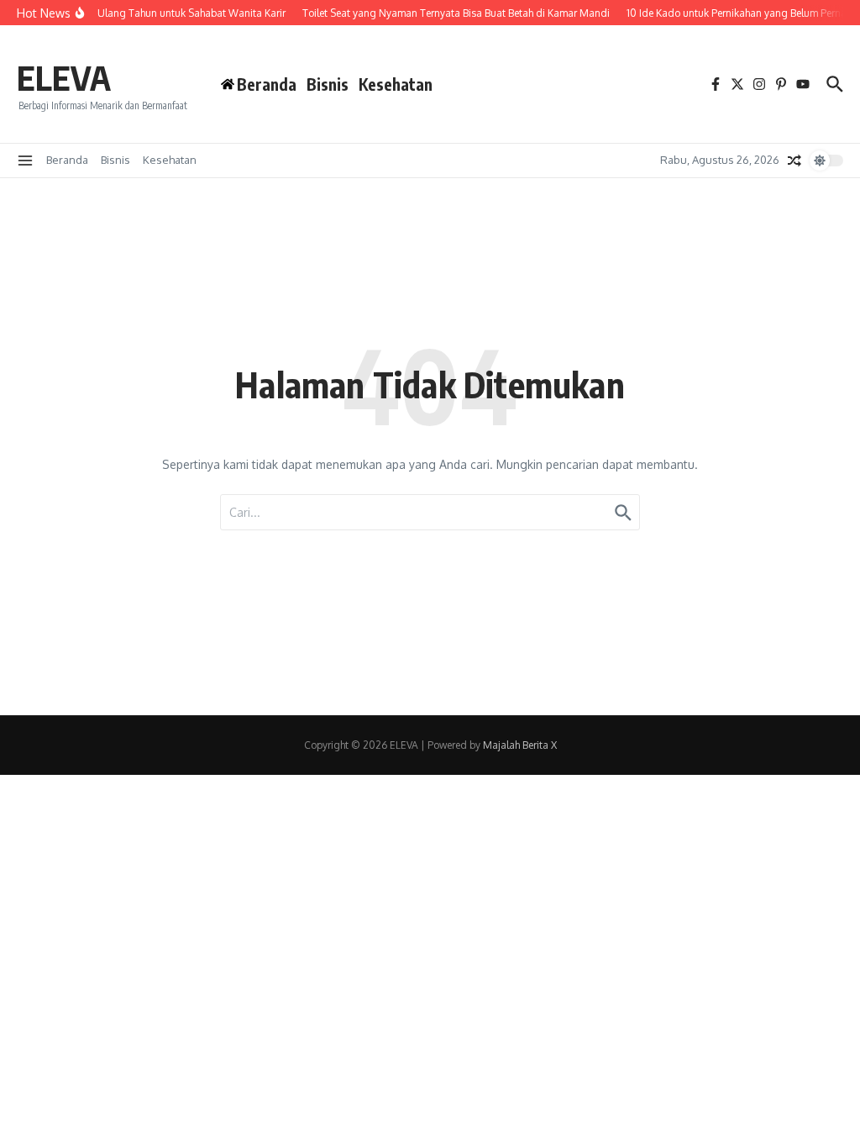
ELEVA (64, 77)
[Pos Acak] (794, 160)
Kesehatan (396, 84)
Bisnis (328, 84)
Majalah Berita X (520, 745)
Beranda (67, 159)
